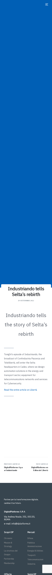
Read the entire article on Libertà (20, 389)
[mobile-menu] (46, 4)
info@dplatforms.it (21, 523)
